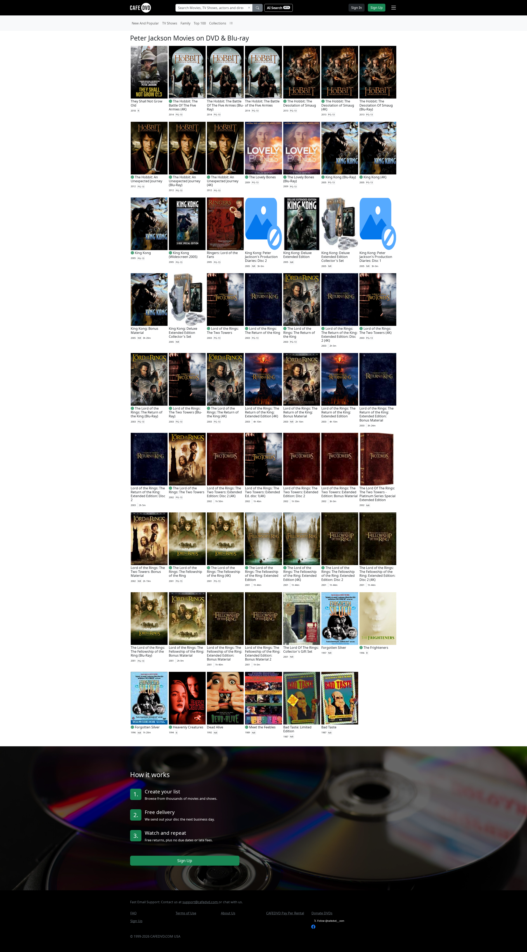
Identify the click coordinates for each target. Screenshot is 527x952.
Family (185, 23)
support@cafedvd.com (200, 902)
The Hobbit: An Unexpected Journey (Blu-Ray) (184, 181)
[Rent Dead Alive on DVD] (225, 698)
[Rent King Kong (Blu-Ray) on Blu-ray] (339, 148)
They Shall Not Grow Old (146, 103)
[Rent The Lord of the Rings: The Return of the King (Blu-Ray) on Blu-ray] (149, 379)
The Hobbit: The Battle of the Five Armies (262, 103)
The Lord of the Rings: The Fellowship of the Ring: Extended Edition (261, 573)
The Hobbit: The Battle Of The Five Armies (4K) (183, 105)
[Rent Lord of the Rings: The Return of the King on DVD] (263, 299)
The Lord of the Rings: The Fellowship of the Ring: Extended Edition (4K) (300, 573)
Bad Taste (328, 727)
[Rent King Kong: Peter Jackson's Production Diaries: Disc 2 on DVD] (263, 223)
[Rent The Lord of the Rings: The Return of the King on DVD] (301, 299)
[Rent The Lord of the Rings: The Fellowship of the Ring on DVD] (187, 538)
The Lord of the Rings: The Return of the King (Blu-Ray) (146, 412)
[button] (393, 8)
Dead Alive (215, 727)
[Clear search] (249, 8)
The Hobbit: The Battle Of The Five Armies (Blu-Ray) (225, 105)
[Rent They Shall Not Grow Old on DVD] (149, 72)
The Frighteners (376, 647)
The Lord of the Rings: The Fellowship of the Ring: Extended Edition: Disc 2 (338, 573)
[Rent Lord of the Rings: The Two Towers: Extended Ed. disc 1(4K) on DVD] (263, 459)
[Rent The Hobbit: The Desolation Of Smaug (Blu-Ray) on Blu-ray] (377, 72)
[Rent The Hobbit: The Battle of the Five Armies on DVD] (263, 72)
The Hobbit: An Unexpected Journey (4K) (222, 181)
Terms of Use (186, 913)
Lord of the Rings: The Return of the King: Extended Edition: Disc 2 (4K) (339, 334)
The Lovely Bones (262, 177)
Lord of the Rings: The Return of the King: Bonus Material (300, 412)
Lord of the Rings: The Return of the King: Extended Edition (338, 412)
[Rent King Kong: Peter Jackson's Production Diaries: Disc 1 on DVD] (377, 223)
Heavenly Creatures (188, 727)
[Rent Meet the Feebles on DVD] (263, 698)
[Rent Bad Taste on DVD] (339, 698)
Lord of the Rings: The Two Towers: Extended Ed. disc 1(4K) (262, 492)
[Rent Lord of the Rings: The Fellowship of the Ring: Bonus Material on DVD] (187, 618)
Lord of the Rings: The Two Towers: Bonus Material (148, 571)
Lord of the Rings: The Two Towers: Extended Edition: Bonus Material (339, 492)
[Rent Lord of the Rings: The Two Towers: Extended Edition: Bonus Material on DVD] (339, 459)
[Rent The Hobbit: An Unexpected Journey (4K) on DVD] (225, 148)
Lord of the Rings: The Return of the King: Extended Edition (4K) (262, 412)
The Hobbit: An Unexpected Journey (146, 179)
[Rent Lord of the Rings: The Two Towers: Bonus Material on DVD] (149, 538)
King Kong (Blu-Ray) (340, 177)
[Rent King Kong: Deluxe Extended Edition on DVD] (301, 223)
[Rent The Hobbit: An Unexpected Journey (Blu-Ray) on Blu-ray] (187, 148)
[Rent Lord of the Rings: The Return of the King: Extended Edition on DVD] (339, 379)
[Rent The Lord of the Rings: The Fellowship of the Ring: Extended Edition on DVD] (263, 538)
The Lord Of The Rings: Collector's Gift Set (301, 649)
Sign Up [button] (377, 7)
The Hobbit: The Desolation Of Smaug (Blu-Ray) (376, 105)
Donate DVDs (321, 913)
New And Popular (145, 23)
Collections (217, 23)
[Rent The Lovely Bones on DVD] (263, 148)
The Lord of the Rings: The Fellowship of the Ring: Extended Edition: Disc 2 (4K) (377, 573)
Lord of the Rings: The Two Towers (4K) (375, 330)
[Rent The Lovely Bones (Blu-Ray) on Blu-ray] (301, 148)
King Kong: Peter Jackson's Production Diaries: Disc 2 (261, 257)
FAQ (133, 913)
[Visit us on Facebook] (313, 926)
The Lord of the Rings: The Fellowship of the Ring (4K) (223, 571)
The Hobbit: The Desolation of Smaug (299, 103)
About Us (228, 913)
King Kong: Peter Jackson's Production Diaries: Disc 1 (375, 257)
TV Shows (169, 23)
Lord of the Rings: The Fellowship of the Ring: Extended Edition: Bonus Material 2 (262, 653)
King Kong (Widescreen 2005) (183, 255)
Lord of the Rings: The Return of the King (262, 330)
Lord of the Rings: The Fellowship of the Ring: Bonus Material (186, 651)
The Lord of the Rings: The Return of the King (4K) (223, 412)
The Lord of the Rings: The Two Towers (186, 490)
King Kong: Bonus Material (144, 330)
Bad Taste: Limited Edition (297, 729)
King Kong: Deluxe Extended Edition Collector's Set (335, 257)
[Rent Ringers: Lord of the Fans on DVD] (225, 223)
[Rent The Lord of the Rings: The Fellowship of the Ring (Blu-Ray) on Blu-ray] (149, 618)
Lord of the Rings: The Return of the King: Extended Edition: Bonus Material (376, 414)
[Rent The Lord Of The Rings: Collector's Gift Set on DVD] (301, 618)
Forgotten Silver (333, 647)
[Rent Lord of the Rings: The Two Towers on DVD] (225, 299)
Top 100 (200, 23)
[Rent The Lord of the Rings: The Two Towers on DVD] (187, 459)
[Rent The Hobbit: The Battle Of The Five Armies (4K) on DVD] (187, 72)
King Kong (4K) (375, 177)
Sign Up (184, 861)
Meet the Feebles (262, 727)
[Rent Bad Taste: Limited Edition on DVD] (301, 698)
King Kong (143, 253)
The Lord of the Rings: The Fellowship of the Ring (185, 571)
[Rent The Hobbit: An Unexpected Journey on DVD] (149, 148)
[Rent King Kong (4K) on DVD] (377, 148)
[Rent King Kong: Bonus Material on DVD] (149, 299)
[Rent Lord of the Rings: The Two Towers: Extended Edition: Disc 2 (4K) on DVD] (225, 459)
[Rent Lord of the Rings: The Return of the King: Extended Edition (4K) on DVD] (263, 379)
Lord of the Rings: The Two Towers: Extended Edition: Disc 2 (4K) (224, 492)
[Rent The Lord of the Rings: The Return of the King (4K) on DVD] (225, 379)
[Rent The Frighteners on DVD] (377, 618)
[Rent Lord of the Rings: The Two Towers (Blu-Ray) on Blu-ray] (187, 379)
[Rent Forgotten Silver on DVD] (339, 618)
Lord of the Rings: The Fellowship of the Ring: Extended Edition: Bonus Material (224, 653)
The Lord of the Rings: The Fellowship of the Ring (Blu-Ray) (148, 651)
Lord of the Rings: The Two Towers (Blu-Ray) (185, 412)
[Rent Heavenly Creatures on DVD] (187, 698)
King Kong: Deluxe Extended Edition (297, 255)
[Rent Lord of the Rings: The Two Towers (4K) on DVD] (377, 299)
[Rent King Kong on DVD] (149, 223)
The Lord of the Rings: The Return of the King (299, 332)
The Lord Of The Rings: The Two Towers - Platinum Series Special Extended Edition (377, 494)
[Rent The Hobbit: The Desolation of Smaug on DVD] (301, 72)
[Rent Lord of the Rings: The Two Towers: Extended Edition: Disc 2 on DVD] (301, 459)
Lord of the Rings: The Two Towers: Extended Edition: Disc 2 (300, 492)
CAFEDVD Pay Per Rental (285, 913)
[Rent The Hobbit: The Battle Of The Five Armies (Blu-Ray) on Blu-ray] (225, 72)
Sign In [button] (356, 7)
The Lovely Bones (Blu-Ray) (298, 179)
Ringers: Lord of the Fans (222, 255)
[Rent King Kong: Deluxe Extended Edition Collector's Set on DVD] (339, 223)
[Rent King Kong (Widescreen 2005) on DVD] (187, 223)
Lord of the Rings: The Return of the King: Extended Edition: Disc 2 (148, 494)
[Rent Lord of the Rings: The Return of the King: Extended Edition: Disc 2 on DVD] (149, 459)
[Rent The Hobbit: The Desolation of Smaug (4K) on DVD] (339, 72)
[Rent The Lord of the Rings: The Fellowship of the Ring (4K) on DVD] (225, 538)
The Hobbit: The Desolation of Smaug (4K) (337, 105)
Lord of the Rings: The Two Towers (223, 330)
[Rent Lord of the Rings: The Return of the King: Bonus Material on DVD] (301, 379)
